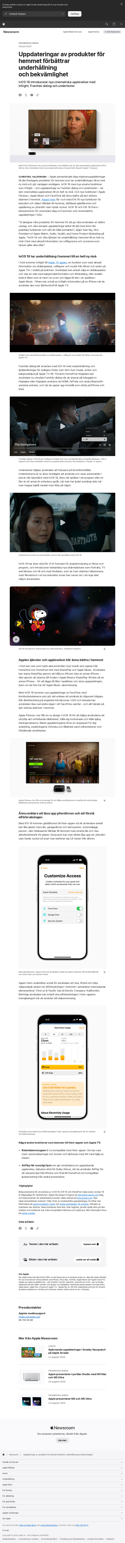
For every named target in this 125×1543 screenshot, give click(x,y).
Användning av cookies (28, 1539)
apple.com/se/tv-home (44, 1204)
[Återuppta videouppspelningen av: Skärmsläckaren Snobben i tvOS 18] (16, 639)
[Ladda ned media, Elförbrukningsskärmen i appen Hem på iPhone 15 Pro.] (104, 1131)
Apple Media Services (72, 32)
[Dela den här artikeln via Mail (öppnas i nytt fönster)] (31, 95)
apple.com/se (28, 1213)
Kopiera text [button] (89, 1244)
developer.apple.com (88, 1195)
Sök (113, 32)
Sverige (5, 1530)
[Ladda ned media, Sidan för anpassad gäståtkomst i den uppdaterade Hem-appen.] (104, 972)
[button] (34, 14)
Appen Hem (48, 199)
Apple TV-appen (57, 262)
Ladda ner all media (86, 1259)
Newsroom (11, 32)
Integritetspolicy (9, 1539)
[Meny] (121, 24)
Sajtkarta (110, 1539)
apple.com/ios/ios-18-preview (74, 1204)
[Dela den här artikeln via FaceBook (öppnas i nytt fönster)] (20, 95)
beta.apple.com (84, 1198)
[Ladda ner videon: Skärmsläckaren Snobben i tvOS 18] (104, 649)
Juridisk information (95, 1539)
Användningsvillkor (49, 1539)
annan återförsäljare (49, 1525)
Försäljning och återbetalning (72, 1539)
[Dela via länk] (37, 95)
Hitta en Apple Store (27, 1525)
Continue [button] (74, 14)
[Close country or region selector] (121, 4)
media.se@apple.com (29, 1317)
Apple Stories (93, 32)
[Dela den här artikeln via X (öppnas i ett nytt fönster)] (26, 95)
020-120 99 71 (82, 1525)
